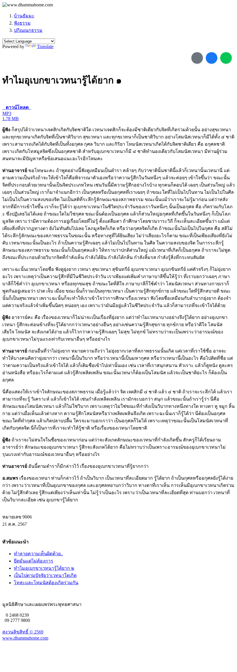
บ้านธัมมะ (24, 15)
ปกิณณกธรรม (28, 30)
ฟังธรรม (22, 23)
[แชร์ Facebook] (211, 58)
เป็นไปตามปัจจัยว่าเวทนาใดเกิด (45, 575)
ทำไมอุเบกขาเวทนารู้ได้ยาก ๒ (44, 568)
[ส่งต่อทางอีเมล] (197, 58)
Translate (45, 46)
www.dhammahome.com (25, 638)
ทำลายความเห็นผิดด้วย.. (38, 553)
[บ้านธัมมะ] (27, 5)
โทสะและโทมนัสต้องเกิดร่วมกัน (46, 582)
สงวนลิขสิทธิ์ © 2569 (22, 631)
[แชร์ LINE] (226, 58)
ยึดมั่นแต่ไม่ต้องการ (33, 560)
